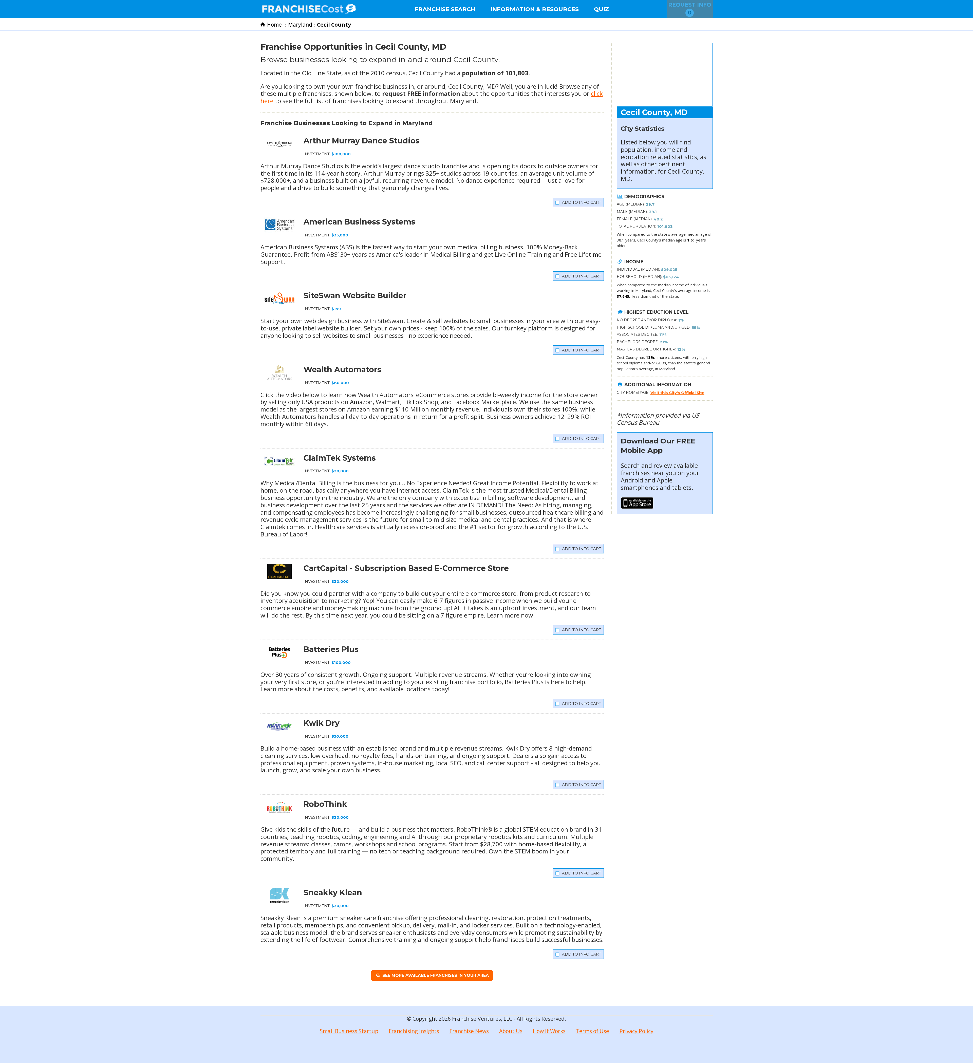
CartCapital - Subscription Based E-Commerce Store (406, 568)
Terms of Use (592, 1031)
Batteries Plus (331, 649)
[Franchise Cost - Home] (309, 9)
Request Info (689, 9)
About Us (510, 1031)
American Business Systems (359, 222)
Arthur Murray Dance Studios (362, 140)
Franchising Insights (414, 1031)
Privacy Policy (636, 1031)
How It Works (549, 1031)
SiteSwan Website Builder (355, 295)
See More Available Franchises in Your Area (435, 975)
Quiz (601, 9)
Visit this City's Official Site (677, 392)
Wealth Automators (342, 369)
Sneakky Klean (333, 892)
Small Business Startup (349, 1031)
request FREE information (421, 93)
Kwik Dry (322, 723)
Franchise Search (445, 9)
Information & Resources (535, 9)
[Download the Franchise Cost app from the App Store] (637, 506)
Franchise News (469, 1031)
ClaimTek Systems (340, 458)
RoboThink (325, 804)
